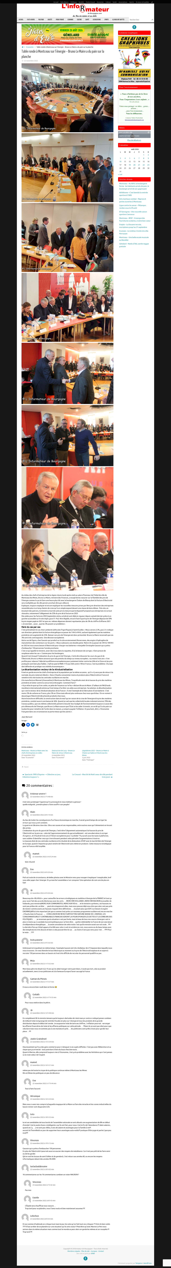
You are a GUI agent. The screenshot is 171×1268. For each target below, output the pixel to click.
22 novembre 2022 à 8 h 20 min (41, 872)
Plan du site (85, 1251)
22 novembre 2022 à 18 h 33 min (42, 1117)
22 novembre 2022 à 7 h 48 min (41, 797)
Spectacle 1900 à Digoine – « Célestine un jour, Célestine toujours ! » (41, 775)
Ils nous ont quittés (142, 2)
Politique (73, 2)
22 (144, 165)
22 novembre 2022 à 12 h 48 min (42, 1013)
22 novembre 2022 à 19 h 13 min (42, 1143)
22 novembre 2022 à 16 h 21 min (42, 1065)
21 (139, 165)
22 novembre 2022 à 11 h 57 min (42, 982)
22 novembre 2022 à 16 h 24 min (44, 857)
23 (148, 165)
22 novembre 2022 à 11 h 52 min (42, 964)
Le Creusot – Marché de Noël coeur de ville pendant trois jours (92, 775)
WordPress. (148, 1263)
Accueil (56, 2)
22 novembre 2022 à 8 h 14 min (41, 815)
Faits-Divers (64, 2)
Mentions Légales (73, 1251)
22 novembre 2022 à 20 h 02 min (42, 1169)
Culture (108, 2)
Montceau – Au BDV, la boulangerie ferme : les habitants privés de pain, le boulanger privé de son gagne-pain (134, 186)
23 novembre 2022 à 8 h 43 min (44, 1201)
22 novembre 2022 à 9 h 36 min (41, 943)
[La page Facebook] (134, 27)
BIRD (93, 1253)
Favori (26, 767)
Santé (115, 2)
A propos (94, 1251)
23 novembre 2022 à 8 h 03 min (41, 1219)
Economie (100, 2)
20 (134, 165)
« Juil (120, 174)
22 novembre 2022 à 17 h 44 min (44, 1084)
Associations (123, 2)
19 (130, 165)
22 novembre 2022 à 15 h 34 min (42, 1042)
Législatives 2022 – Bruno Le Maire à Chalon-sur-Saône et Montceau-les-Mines (95, 753)
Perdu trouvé (90, 2)
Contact (101, 1251)
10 (120, 162)
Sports (131, 2)
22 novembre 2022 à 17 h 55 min (44, 997)
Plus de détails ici (134, 140)
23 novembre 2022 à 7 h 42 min (44, 1185)
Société (81, 2)
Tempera (138, 1263)
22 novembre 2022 (31, 61)
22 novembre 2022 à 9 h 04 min (41, 893)
